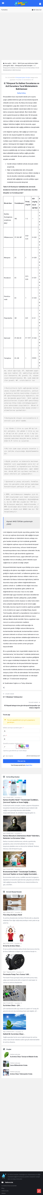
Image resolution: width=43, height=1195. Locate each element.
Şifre (5, 735)
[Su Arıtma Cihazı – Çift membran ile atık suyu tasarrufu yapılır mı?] (14, 993)
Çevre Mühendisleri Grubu (18, 1065)
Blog (3, 1188)
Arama (5, 10)
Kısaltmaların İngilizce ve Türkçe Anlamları (18, 683)
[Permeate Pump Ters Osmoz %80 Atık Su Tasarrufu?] (14, 962)
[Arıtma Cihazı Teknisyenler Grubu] (6, 1073)
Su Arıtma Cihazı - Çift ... (12, 1005)
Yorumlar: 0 (18, 797)
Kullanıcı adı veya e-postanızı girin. (13, 728)
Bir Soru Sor (38, 10)
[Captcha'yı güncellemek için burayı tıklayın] (22, 747)
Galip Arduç (21, 93)
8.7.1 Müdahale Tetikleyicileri (12, 697)
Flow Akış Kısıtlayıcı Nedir (12, 915)
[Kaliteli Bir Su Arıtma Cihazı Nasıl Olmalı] (14, 1022)
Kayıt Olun (29, 765)
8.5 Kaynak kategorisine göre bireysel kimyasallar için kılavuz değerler (22, 707)
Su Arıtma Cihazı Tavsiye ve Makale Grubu (24, 1056)
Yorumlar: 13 (19, 1032)
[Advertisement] (21, 35)
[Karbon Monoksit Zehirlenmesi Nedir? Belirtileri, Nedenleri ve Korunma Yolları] (14, 824)
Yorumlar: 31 (18, 912)
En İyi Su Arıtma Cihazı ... (12, 946)
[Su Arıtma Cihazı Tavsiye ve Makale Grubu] (6, 1055)
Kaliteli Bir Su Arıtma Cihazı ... (14, 1034)
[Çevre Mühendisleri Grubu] (6, 1064)
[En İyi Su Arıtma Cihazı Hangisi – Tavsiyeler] (14, 934)
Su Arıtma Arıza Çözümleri (9, 1185)
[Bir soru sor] (39, 1191)
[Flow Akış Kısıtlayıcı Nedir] (14, 903)
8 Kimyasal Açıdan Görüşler (23, 77)
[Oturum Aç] (40, 3)
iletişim (4, 1193)
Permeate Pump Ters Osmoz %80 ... (16, 974)
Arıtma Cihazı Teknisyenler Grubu (21, 1074)
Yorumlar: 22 (18, 943)
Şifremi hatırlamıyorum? (33, 756)
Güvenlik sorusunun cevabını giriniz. (13, 743)
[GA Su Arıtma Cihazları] (21, 3)
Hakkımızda (5, 1191)
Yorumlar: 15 (20, 972)
